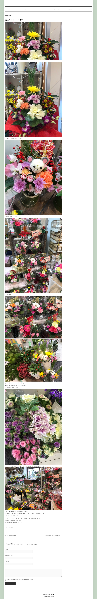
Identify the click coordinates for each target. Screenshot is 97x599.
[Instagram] (92, 3)
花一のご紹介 (28, 9)
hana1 (9, 525)
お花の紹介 (39, 9)
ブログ (48, 9)
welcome (18, 9)
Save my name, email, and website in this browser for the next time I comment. (20, 579)
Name (6, 549)
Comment (7, 568)
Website (7, 561)
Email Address (9, 555)
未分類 (11, 527)
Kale (53, 594)
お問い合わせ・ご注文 (59, 9)
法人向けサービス (72, 9)
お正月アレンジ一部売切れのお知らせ (52, 535)
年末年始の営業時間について (13, 535)
